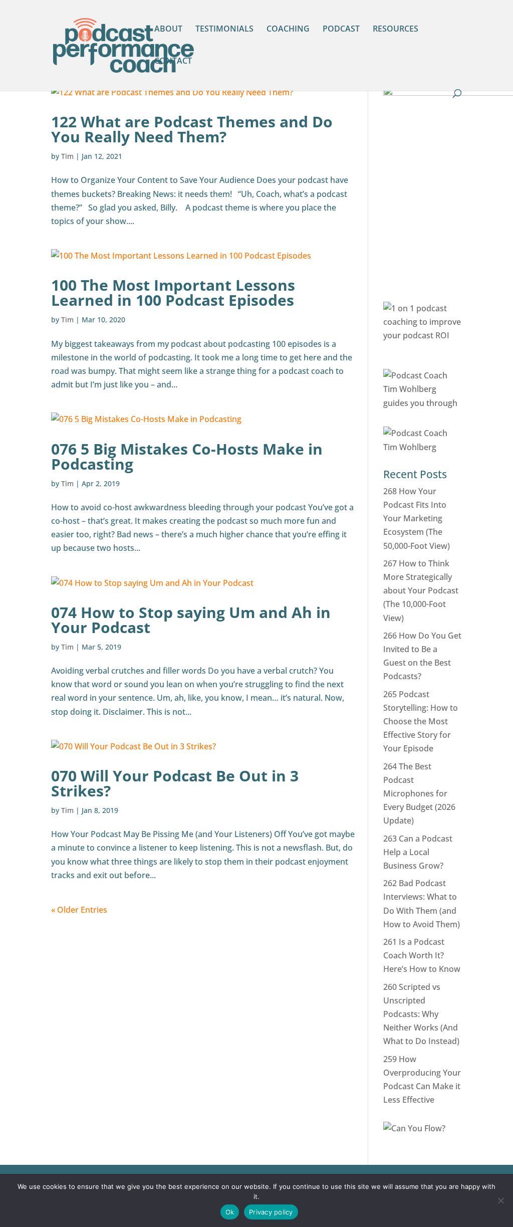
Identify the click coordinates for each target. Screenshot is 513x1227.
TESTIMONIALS (224, 29)
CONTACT (173, 61)
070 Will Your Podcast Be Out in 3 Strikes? (175, 783)
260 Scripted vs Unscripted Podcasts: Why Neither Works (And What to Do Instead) (421, 1014)
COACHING (288, 29)
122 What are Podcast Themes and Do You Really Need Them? (192, 129)
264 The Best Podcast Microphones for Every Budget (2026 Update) (419, 794)
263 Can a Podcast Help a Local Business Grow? (417, 852)
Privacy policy (271, 1212)
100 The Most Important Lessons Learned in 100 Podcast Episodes (173, 292)
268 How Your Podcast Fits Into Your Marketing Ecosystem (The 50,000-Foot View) (416, 518)
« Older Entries (79, 909)
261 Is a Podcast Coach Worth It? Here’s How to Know (421, 955)
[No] (500, 1200)
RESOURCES (395, 29)
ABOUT (168, 29)
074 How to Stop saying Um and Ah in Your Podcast (191, 620)
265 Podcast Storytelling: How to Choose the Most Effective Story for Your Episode (420, 721)
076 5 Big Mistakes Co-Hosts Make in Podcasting (187, 456)
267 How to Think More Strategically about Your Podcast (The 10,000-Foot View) (420, 591)
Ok (229, 1212)
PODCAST (341, 29)
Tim (67, 156)
